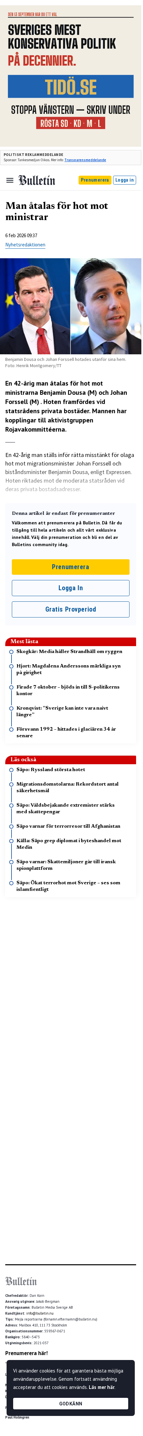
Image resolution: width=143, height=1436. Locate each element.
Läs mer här (101, 1387)
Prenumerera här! (26, 1353)
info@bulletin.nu (40, 1313)
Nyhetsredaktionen (25, 244)
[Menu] (9, 180)
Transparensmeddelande (85, 160)
